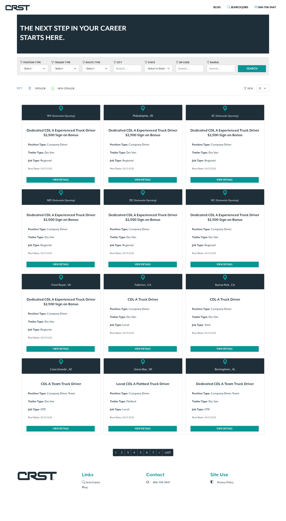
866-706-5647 (267, 7)
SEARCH (252, 68)
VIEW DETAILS (61, 179)
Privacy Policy (225, 482)
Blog (217, 7)
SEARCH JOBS (239, 7)
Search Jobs (92, 482)
